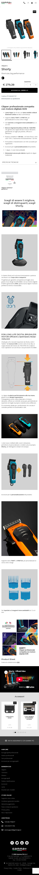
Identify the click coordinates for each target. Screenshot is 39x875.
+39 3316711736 (9, 826)
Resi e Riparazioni (6, 813)
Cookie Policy (17, 868)
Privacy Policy (8, 868)
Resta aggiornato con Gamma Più (21, 741)
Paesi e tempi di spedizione (9, 807)
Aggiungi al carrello (19, 90)
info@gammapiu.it (25, 865)
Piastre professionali (7, 755)
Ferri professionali (6, 758)
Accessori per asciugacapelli (9, 761)
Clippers (3, 770)
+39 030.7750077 (9, 822)
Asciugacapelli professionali (9, 753)
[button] (13, 732)
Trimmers (4, 772)
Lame (3, 787)
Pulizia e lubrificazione (8, 781)
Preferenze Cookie (29, 868)
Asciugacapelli (5, 778)
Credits (19, 870)
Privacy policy (5, 810)
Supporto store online (8, 798)
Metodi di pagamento (8, 804)
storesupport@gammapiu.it (12, 830)
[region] (19, 55)
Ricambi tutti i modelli (8, 790)
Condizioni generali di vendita (10, 801)
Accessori (4, 784)
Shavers (3, 775)
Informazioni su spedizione (10, 99)
